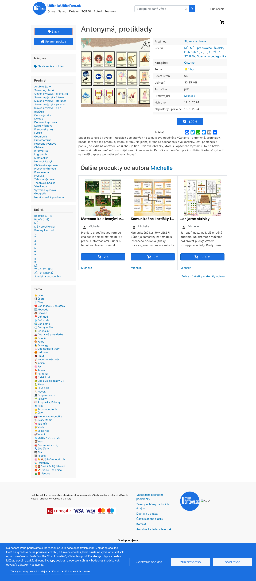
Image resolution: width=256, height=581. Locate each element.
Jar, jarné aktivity (195, 219)
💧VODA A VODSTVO (47, 438)
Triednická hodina (44, 182)
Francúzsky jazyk (44, 129)
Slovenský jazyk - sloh (47, 108)
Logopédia (40, 154)
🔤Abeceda (41, 309)
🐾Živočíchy (41, 448)
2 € (106, 257)
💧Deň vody (41, 320)
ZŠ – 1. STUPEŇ (43, 269)
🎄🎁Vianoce (42, 473)
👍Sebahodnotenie (45, 409)
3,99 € (205, 257)
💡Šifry (189, 69)
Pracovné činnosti (45, 168)
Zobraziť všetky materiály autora (203, 276)
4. (210, 52)
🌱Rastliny (40, 398)
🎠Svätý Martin (43, 420)
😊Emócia (40, 338)
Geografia (40, 193)
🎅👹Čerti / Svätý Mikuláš (49, 466)
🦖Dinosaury (41, 331)
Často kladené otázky (149, 519)
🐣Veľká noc (41, 430)
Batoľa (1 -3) (41, 219)
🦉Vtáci (38, 441)
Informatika (41, 150)
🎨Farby (39, 341)
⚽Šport (39, 298)
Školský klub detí (44, 230)
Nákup (62, 11)
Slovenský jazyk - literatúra (50, 100)
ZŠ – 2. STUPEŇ (43, 273)
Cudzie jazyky (42, 115)
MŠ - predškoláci (201, 48)
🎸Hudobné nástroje (46, 359)
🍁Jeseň (39, 370)
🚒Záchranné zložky (46, 445)
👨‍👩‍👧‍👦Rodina (40, 455)
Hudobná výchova (45, 143)
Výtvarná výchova (45, 190)
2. (202, 52)
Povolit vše (232, 562)
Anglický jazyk (42, 86)
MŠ (186, 48)
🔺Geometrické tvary (47, 348)
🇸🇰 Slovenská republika (48, 416)
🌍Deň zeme (42, 323)
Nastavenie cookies (51, 66)
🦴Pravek (40, 391)
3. (206, 52)
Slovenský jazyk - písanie (49, 104)
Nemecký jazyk (43, 161)
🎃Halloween (42, 352)
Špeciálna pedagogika (211, 56)
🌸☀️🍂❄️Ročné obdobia (49, 459)
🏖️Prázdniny (41, 462)
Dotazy (74, 11)
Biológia (39, 111)
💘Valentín (40, 423)
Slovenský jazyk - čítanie (49, 97)
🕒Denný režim (43, 327)
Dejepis (38, 118)
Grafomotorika (42, 140)
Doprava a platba (147, 513)
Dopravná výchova (45, 122)
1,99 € (193, 122)
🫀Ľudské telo (42, 377)
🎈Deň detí (41, 316)
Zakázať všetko (190, 562)
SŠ (35, 265)
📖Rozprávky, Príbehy (47, 402)
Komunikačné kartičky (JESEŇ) (153, 219)
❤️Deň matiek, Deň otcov (49, 305)
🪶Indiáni (39, 363)
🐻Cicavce (40, 313)
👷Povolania (41, 388)
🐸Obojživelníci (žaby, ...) (49, 380)
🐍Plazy (39, 384)
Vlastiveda (40, 186)
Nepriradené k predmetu (49, 197)
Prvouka (39, 175)
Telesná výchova (44, 179)
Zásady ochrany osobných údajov (28, 571)
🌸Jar (37, 366)
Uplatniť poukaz (55, 41)
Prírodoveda (41, 172)
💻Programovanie (45, 395)
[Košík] (222, 22)
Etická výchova (43, 125)
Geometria (40, 136)
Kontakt (56, 571)
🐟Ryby (38, 405)
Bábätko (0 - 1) (43, 215)
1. (198, 52)
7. (35, 255)
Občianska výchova (46, 165)
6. (35, 251)
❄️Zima (38, 302)
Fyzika (38, 132)
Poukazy (110, 11)
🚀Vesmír (40, 434)
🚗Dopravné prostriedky (49, 334)
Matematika (41, 158)
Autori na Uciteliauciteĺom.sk (154, 529)
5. (35, 248)
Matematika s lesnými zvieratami (103, 219)
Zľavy (55, 31)
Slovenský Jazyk (195, 41)
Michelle (189, 95)
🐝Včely (39, 427)
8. (35, 258)
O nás (51, 11)
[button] (115, 72)
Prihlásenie (217, 9)
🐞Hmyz (39, 355)
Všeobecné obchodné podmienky (150, 497)
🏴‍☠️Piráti (38, 452)
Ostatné (189, 62)
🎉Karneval (41, 373)
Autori (98, 11)
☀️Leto (38, 295)
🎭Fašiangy (41, 345)
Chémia (39, 147)
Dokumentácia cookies (77, 571)
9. (35, 262)
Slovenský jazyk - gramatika (51, 93)
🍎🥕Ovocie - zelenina (48, 470)
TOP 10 (86, 11)
